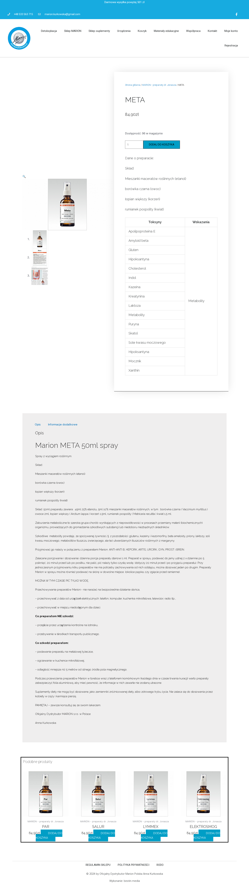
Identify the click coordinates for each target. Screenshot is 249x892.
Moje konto (231, 31)
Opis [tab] (38, 424)
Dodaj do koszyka (161, 144)
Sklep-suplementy (99, 31)
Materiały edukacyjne (166, 31)
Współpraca (193, 31)
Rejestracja (231, 45)
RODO (160, 865)
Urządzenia (124, 31)
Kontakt (212, 31)
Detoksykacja (49, 31)
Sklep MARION (72, 31)
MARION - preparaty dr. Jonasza (159, 85)
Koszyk (142, 31)
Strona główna (132, 85)
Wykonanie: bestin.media (124, 881)
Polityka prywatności (133, 865)
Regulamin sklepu (98, 865)
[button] (24, 176)
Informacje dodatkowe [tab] (62, 424)
